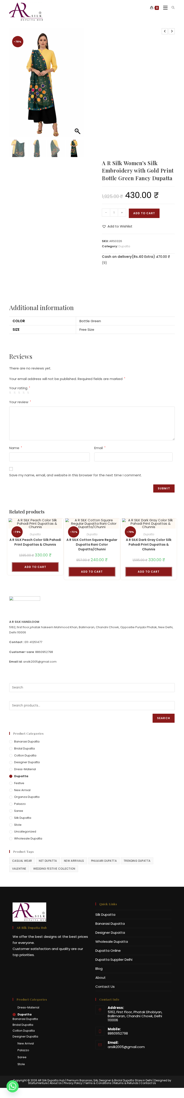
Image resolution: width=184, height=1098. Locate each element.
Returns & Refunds (125, 1083)
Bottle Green (90, 321)
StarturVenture (38, 1083)
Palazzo (20, 804)
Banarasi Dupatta (26, 741)
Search (163, 718)
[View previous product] (165, 31)
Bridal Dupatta (24, 748)
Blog (99, 968)
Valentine (19, 869)
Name (15, 448)
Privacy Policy (73, 1083)
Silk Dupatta (22, 818)
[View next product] (172, 31)
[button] (78, 85)
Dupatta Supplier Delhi (113, 959)
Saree (18, 811)
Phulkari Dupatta (104, 861)
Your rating (19, 388)
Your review (20, 402)
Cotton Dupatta (25, 755)
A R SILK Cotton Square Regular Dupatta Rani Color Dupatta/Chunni (91, 544)
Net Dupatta (48, 861)
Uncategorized (25, 831)
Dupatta (124, 246)
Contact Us (105, 986)
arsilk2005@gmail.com (126, 1046)
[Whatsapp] (13, 1086)
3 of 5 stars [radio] (20, 392)
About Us (56, 1083)
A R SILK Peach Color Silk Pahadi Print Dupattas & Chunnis (35, 542)
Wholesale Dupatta (28, 838)
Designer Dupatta (27, 762)
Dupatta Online (108, 950)
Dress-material (25, 769)
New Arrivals (74, 861)
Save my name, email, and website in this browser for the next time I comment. (75, 475)
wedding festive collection (54, 869)
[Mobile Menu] (164, 8)
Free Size (86, 329)
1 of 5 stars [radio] (11, 392)
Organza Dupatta (26, 797)
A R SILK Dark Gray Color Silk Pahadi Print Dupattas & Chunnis (148, 544)
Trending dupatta (137, 861)
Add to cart (144, 213)
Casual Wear (22, 861)
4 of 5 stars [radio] (24, 392)
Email (99, 448)
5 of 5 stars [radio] (29, 392)
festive (19, 783)
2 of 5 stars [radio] (15, 392)
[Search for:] (171, 8)
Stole (18, 825)
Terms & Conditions (97, 1083)
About (100, 977)
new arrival (22, 790)
